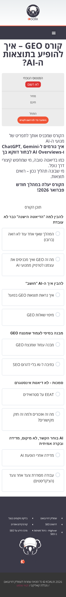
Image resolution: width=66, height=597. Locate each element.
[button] (54, 33)
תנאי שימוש (23, 585)
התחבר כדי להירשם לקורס (33, 120)
